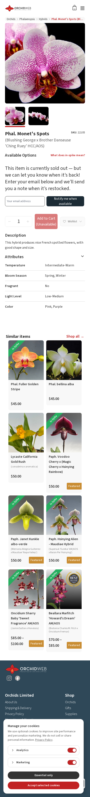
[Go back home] (40, 8)
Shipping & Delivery (18, 708)
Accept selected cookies (44, 785)
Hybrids (43, 19)
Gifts (68, 708)
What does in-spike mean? (68, 155)
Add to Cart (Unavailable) (46, 221)
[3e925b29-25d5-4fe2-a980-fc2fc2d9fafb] (15, 117)
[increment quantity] (27, 221)
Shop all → (75, 336)
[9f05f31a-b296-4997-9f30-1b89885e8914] (38, 117)
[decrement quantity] (9, 221)
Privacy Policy (14, 714)
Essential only (44, 775)
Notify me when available (65, 201)
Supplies (71, 714)
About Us (11, 702)
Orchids (11, 19)
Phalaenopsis (27, 19)
